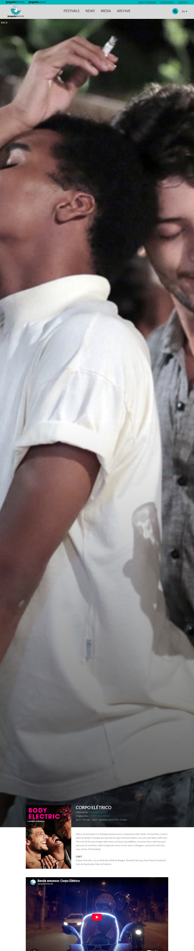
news (90, 10)
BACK (4, 22)
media (106, 10)
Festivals (71, 10)
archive (123, 10)
